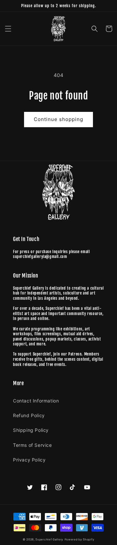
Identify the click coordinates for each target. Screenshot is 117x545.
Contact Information (36, 400)
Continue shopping (58, 119)
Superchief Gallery (49, 539)
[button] (8, 29)
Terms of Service (32, 445)
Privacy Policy (29, 459)
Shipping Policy (31, 430)
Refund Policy (29, 415)
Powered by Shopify (80, 539)
